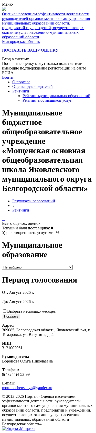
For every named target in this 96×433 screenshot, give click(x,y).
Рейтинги (20, 91)
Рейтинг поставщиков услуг (47, 100)
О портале (21, 82)
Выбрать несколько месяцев (31, 311)
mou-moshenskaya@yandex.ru (27, 387)
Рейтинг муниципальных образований (56, 95)
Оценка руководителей (32, 86)
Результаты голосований (33, 201)
